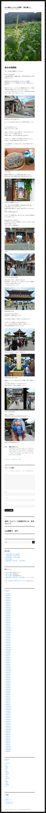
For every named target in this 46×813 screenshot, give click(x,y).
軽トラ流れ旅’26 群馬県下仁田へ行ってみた (15, 580)
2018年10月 (8, 749)
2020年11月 (8, 707)
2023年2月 (8, 664)
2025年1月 (8, 625)
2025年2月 (8, 624)
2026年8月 (8, 594)
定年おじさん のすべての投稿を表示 (15, 454)
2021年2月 (8, 704)
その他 (7, 763)
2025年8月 (8, 614)
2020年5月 (8, 717)
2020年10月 (8, 709)
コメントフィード (9, 801)
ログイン (8, 798)
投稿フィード (9, 799)
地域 (7, 766)
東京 (7, 774)
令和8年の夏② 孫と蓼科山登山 (13, 555)
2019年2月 (8, 743)
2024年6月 (8, 637)
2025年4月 (8, 620)
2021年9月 (8, 692)
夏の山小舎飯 (9, 559)
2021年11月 (8, 689)
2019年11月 (8, 728)
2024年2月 (8, 644)
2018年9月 (8, 751)
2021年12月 (8, 687)
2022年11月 (8, 669)
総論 (7, 781)
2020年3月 (8, 721)
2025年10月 (8, 610)
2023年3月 (8, 662)
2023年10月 (8, 650)
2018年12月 (8, 746)
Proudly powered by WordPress (24, 809)
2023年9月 (8, 652)
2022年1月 (8, 686)
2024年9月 (8, 632)
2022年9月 (8, 672)
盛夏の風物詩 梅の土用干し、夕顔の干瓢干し (16, 560)
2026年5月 (8, 599)
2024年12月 (8, 627)
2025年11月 (8, 609)
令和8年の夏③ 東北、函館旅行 (13, 554)
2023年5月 (8, 659)
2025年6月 (8, 617)
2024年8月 (8, 634)
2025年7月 (8, 615)
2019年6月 (8, 736)
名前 (6, 491)
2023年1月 (8, 666)
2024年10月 (8, 630)
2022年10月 (8, 671)
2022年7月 (8, 676)
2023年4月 (8, 661)
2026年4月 (8, 600)
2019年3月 (8, 741)
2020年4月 (8, 719)
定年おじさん (9, 459)
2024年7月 (8, 635)
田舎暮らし (8, 778)
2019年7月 (8, 734)
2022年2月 (8, 684)
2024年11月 (8, 629)
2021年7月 (8, 696)
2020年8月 (8, 712)
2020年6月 (8, 716)
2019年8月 (8, 733)
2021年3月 (8, 702)
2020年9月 (8, 711)
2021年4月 (8, 701)
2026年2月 (8, 604)
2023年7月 (8, 656)
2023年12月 (8, 647)
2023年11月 (8, 649)
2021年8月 (8, 694)
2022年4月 (8, 681)
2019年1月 (8, 744)
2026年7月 (8, 595)
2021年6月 (8, 697)
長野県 (20, 459)
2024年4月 (8, 640)
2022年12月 (8, 667)
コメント (6, 473)
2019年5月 (8, 738)
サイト (6, 503)
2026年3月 (8, 602)
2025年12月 (8, 607)
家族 (7, 768)
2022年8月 (8, 674)
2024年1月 (8, 645)
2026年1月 (8, 605)
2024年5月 (8, 639)
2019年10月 (8, 729)
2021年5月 (8, 699)
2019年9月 (8, 731)
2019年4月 (8, 739)
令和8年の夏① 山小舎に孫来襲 (13, 557)
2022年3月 (8, 682)
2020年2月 (8, 723)
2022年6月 (8, 677)
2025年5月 (8, 619)
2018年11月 (8, 748)
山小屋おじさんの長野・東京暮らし (18, 7)
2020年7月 (8, 714)
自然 (7, 783)
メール (6, 497)
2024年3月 (8, 642)
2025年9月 (8, 612)
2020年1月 (8, 724)
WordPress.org (9, 803)
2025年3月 (8, 622)
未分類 (7, 773)
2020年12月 (8, 706)
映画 (7, 771)
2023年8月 (8, 654)
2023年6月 (8, 657)
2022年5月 (8, 679)
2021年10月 (8, 691)
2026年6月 (8, 597)
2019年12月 (8, 726)
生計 (7, 776)
